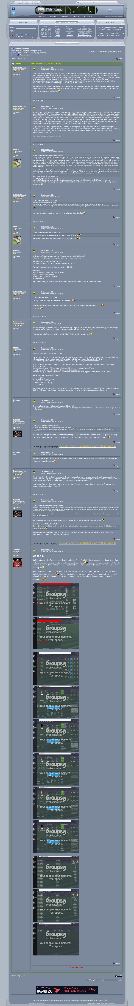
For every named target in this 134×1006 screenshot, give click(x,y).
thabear (16, 250)
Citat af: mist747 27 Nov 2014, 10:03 (45, 200)
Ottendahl (57, 36)
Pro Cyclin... (69, 36)
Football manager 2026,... (85, 31)
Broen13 (57, 32)
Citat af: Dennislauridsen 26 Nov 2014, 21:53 (48, 155)
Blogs (69, 29)
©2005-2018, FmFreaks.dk (36, 1003)
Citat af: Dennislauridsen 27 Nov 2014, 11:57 (48, 232)
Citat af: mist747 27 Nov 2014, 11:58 (45, 297)
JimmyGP (17, 549)
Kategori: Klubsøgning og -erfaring (32, 53)
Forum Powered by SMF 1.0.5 (96, 1003)
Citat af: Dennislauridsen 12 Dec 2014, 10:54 (48, 505)
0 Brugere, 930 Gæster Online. (86, 3)
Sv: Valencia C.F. (47, 68)
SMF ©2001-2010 (110, 1003)
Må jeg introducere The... (85, 33)
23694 (121, 28)
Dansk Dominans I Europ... (84, 29)
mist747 (16, 149)
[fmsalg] (67, 993)
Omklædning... (70, 28)
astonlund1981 (114, 35)
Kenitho (58, 29)
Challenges (70, 35)
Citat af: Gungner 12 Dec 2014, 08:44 (45, 524)
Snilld (57, 33)
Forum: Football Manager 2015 (28, 51)
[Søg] (104, 17)
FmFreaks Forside (22, 49)
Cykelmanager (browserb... (84, 36)
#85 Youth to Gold (85, 32)
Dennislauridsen (19, 68)
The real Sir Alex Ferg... (84, 35)
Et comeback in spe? (84, 28)
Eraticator (57, 31)
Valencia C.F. (25, 55)
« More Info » (103, 1000)
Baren (69, 33)
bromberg (57, 28)
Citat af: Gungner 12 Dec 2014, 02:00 (45, 425)
